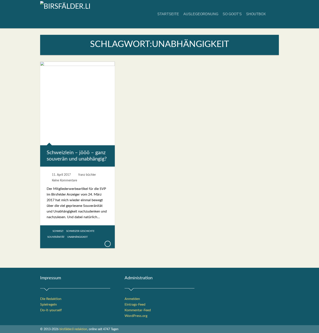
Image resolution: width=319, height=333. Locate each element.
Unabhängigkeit (77, 237)
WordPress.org (136, 316)
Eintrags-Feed (135, 304)
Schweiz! (58, 231)
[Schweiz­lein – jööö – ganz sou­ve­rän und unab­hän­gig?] (107, 244)
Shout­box (256, 14)
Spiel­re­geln (48, 304)
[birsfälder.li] (65, 6)
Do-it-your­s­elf (51, 310)
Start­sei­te (168, 14)
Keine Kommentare (64, 180)
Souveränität (56, 237)
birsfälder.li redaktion (73, 329)
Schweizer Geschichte (80, 231)
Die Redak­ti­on (50, 299)
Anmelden (132, 299)
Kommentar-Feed (138, 310)
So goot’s (232, 14)
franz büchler (87, 174)
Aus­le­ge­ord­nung (200, 14)
